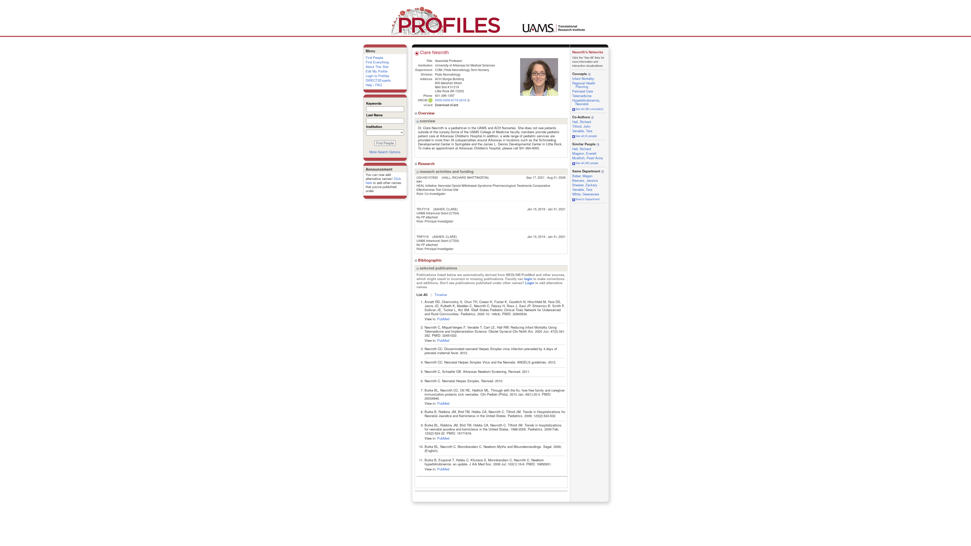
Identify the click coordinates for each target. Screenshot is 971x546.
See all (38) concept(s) (590, 109)
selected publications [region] (438, 267)
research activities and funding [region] (446, 171)
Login (529, 282)
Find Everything (377, 62)
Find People (374, 57)
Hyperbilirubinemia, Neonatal (586, 102)
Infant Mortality (583, 78)
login (528, 278)
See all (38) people (587, 163)
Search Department (588, 199)
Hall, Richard (581, 121)
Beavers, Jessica (585, 180)
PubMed (443, 318)
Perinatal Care (582, 91)
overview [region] (427, 120)
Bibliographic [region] (430, 260)
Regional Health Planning (583, 85)
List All (422, 294)
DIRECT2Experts (378, 80)
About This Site (377, 66)
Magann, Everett (584, 153)
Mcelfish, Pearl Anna (587, 157)
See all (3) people (586, 136)
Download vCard (446, 105)
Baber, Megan (582, 175)
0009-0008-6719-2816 (450, 100)
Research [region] (427, 163)
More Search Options (385, 151)
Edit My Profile (376, 71)
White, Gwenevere (585, 194)
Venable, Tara (582, 130)
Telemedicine (581, 95)
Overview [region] (427, 113)
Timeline (440, 294)
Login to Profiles (377, 75)
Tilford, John (581, 126)
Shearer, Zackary (584, 185)
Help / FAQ (374, 84)
